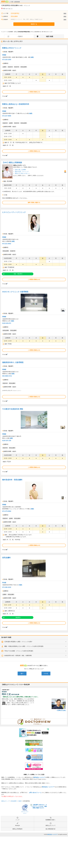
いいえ (46, 673)
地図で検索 (49, 36)
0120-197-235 (6, 440)
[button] (3, 703)
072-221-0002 (6, 243)
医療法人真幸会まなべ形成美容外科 (15, 104)
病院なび (5, 2)
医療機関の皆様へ (51, 820)
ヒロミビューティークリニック (14, 212)
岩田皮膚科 (6, 558)
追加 (65, 19)
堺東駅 (4, 55)
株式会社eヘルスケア (39, 777)
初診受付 (18, 617)
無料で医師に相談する (34, 202)
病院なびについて (51, 825)
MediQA (17, 825)
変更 (65, 13)
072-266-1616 (6, 587)
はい (22, 673)
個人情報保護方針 (51, 829)
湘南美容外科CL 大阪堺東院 (12, 362)
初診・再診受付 (18, 274)
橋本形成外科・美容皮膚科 (12, 480)
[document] (34, 71)
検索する (34, 24)
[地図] (32, 57)
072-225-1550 (6, 59)
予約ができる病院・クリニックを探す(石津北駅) (18, 651)
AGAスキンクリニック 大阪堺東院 (15, 292)
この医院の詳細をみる (34, 91)
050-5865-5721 (7, 376)
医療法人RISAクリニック (11, 48)
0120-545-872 (6, 323)
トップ (17, 820)
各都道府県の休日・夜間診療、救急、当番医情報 (18, 655)
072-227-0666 (6, 116)
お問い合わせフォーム (35, 792)
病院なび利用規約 (17, 829)
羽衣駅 (4, 582)
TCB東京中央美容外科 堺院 (12, 409)
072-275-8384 (6, 511)
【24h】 (12, 162)
